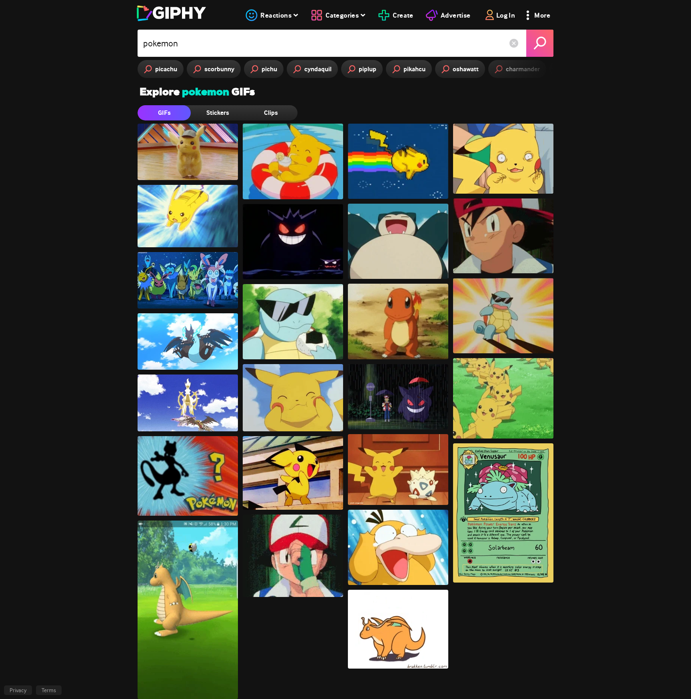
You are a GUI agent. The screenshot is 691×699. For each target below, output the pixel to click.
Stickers (217, 112)
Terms (49, 690)
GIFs (164, 112)
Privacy (18, 690)
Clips (271, 112)
